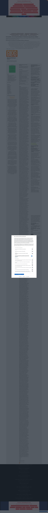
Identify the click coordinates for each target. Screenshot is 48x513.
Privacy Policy (27, 276)
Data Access (24, 276)
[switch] (32, 249)
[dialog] (24, 256)
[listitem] (24, 247)
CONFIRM (19, 274)
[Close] (35, 236)
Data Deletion (20, 276)
